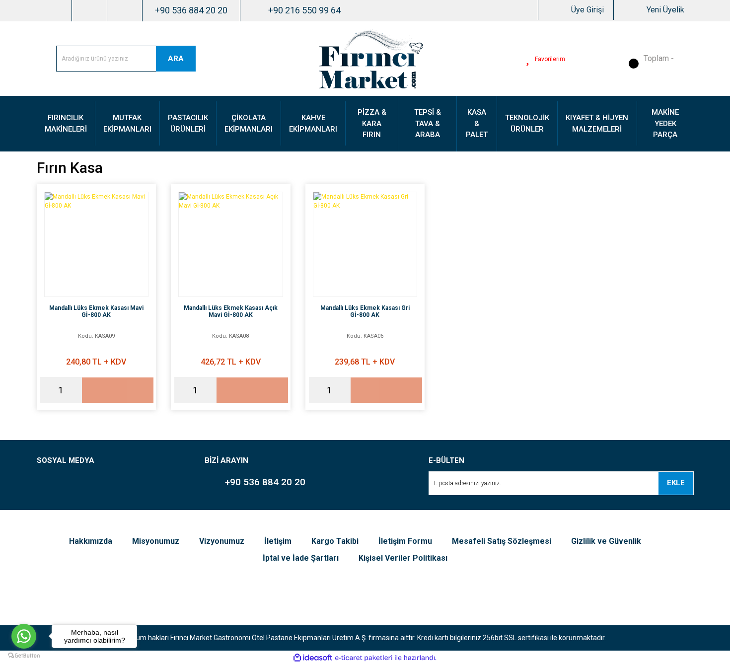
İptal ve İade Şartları (301, 558)
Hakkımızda (90, 541)
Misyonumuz (155, 541)
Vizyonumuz (221, 541)
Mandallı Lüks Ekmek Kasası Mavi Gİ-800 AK (96, 311)
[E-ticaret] (364, 657)
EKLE (676, 482)
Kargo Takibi (335, 541)
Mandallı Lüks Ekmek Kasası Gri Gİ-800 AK (365, 311)
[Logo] (371, 58)
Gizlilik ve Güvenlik (606, 541)
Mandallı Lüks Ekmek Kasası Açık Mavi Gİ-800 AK (231, 311)
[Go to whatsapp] (23, 636)
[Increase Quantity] (74, 390)
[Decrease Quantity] (47, 390)
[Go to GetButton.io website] (24, 655)
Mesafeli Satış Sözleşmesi (501, 541)
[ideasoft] (313, 658)
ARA (176, 58)
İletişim (278, 541)
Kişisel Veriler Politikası (403, 558)
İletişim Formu (405, 541)
